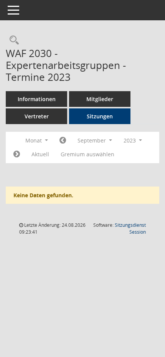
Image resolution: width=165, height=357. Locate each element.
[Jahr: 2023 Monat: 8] (63, 140)
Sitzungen (100, 116)
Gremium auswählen (87, 154)
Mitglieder (99, 99)
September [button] (92, 140)
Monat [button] (34, 140)
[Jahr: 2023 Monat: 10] (17, 154)
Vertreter (37, 116)
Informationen (37, 99)
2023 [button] (130, 140)
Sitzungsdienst (130, 228)
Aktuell (40, 154)
